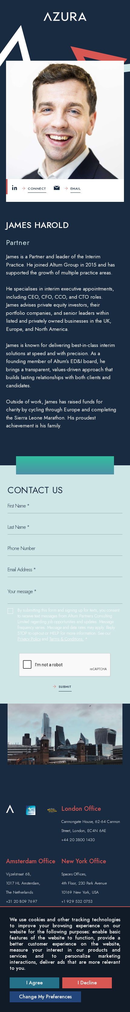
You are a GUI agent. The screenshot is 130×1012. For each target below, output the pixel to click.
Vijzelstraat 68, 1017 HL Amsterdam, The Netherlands (23, 883)
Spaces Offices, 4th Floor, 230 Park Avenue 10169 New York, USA (84, 883)
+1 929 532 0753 (77, 901)
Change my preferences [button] (45, 996)
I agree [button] (34, 982)
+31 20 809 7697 (21, 901)
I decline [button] (87, 982)
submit (65, 686)
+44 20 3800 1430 (78, 840)
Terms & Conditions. (66, 639)
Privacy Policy (29, 639)
